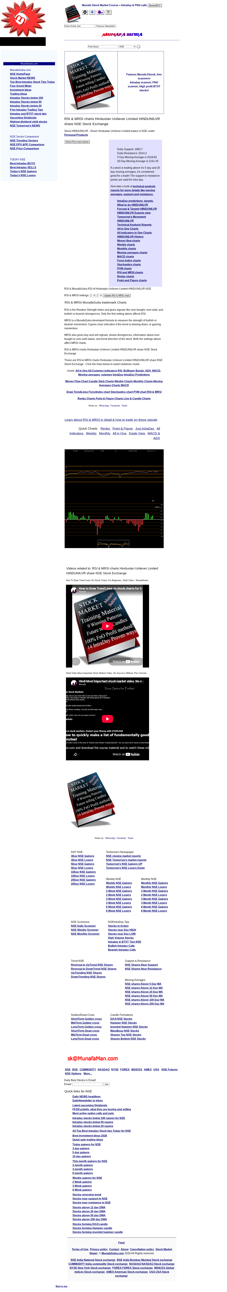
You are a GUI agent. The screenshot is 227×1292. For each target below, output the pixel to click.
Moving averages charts (132, 252)
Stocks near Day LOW (122, 933)
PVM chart (140, 392)
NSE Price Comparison (24, 148)
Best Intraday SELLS (23, 167)
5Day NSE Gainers (82, 864)
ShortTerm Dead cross (85, 1030)
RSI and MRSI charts (130, 272)
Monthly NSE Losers (154, 887)
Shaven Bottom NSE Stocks (128, 1038)
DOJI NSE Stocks (121, 1018)
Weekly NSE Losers (118, 887)
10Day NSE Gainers (83, 872)
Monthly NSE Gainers (154, 883)
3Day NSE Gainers (82, 856)
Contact (114, 1249)
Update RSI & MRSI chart (116, 295)
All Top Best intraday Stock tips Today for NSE (101, 1130)
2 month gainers (82, 1165)
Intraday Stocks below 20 (26, 105)
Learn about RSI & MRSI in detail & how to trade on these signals (111, 419)
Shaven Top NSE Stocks (125, 1034)
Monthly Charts (143, 381)
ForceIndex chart (100, 392)
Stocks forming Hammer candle (92, 1228)
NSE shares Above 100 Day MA (144, 999)
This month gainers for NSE (89, 1161)
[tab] (85, 12)
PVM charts (124, 268)
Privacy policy (99, 1249)
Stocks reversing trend (86, 1194)
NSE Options (73, 1073)
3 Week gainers (82, 1185)
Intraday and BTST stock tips (28, 113)
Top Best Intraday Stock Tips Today (32, 82)
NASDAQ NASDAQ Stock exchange (151, 1264)
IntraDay (118, 374)
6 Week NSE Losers (118, 910)
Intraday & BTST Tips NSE (124, 941)
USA (156, 1069)
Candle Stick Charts (101, 381)
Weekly (91, 433)
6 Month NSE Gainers (154, 906)
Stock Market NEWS (22, 78)
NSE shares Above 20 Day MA (144, 991)
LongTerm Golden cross (86, 1026)
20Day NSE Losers (83, 883)
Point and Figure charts (132, 280)
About (124, 1249)
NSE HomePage (20, 74)
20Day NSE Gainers (83, 879)
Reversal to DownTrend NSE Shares (93, 968)
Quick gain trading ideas (87, 1139)
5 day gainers (80, 1152)
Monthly (105, 433)
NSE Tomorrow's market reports (126, 860)
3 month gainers (82, 1169)
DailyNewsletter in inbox (87, 1100)
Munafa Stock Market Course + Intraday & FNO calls (115, 5)
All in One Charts (127, 228)
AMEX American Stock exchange (127, 1271)
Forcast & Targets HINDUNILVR (137, 208)
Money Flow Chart (77, 381)
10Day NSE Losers (83, 875)
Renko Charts (87, 398)
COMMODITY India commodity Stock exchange (98, 1264)
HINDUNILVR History (130, 236)
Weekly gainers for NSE (87, 1178)
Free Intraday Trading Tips (26, 109)
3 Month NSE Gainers (154, 899)
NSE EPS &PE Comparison (27, 144)
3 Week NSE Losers (118, 902)
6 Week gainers (82, 1189)
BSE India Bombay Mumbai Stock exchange (144, 1260)
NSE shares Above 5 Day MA (143, 984)
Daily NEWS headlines (86, 1096)
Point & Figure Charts (110, 398)
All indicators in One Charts (134, 232)
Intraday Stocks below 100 (26, 97)
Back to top (61, 1286)
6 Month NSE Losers (154, 910)
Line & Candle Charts (137, 398)
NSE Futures (170, 1069)
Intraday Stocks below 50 (26, 101)
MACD (125, 385)
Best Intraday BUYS (22, 163)
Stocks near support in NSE (90, 1198)
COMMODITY (88, 1069)
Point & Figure (123, 428)
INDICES (136, 1069)
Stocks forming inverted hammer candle (97, 1232)
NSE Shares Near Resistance (143, 968)
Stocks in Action (118, 926)
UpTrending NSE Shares (86, 972)
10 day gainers (81, 1156)
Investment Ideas (20, 89)
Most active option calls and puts (93, 1113)
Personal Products (76, 135)
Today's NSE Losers (23, 175)
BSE (75, 1069)
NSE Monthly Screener (85, 933)
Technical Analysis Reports (134, 224)
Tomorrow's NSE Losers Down (125, 868)
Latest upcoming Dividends (89, 1105)
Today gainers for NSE (86, 1144)
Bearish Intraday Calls (122, 949)
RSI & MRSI (154, 392)
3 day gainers (80, 1148)
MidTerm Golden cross (85, 1022)
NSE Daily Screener (83, 926)
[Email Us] (100, 12)
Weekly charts (126, 244)
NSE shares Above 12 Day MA (144, 987)
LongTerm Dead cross (85, 1038)
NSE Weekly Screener (85, 929)
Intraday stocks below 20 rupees (92, 1126)
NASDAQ (104, 1069)
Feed (121, 1242)
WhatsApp (104, 405)
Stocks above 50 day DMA (89, 1215)
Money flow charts (128, 240)
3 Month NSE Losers (154, 902)
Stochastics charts (129, 264)
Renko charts (125, 276)
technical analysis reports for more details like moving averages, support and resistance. (133, 190)
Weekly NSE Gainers (119, 883)
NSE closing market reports (123, 856)
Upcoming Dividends (23, 117)
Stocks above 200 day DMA (89, 1219)
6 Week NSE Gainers (119, 906)
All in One (81, 370)
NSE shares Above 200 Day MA (144, 1003)
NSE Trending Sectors (24, 140)
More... (88, 1073)
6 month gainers (82, 1173)
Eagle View (137, 433)
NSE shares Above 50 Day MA (144, 995)
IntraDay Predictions (137, 374)
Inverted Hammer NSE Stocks (129, 1026)
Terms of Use (80, 1249)
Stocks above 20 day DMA (89, 1211)
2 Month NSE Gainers (154, 891)
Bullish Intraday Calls (121, 945)
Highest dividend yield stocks (28, 121)
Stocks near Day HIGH (122, 929)
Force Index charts (129, 260)
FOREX (125, 1069)
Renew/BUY (155, 5)
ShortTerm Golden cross (86, 1018)
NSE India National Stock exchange (93, 1260)
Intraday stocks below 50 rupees (92, 1122)
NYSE (115, 1069)
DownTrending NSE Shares (88, 976)
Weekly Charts (123, 381)
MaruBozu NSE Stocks (124, 1030)
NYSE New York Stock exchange (91, 1267)
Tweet (124, 405)
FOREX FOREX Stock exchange (132, 1267)
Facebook (116, 405)
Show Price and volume (77, 141)
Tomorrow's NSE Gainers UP (124, 864)
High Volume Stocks (121, 937)
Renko (106, 428)
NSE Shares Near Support (141, 964)
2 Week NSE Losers (118, 895)
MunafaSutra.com (113, 1253)
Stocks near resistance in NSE (91, 1202)
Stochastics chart (122, 392)
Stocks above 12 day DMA (89, 1207)
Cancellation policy (142, 1249)
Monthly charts (126, 248)
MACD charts (125, 256)
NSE (68, 1069)
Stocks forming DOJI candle (90, 1224)
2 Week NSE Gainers (119, 891)
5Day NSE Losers (82, 868)
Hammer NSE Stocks (123, 1022)
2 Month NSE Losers (154, 895)
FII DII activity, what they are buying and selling (101, 1109)
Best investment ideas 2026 (89, 1135)
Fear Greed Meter (21, 85)
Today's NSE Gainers (23, 171)
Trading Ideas (18, 93)
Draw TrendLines (77, 392)
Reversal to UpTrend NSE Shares (92, 964)
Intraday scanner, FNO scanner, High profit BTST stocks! (144, 86)
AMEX (148, 1069)
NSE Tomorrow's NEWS (25, 125)
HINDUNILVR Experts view (134, 212)
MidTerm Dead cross (84, 1034)
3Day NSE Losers (82, 860)
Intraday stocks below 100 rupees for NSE (98, 1118)
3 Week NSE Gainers (119, 899)
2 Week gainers (82, 1181)
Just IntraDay (145, 428)
